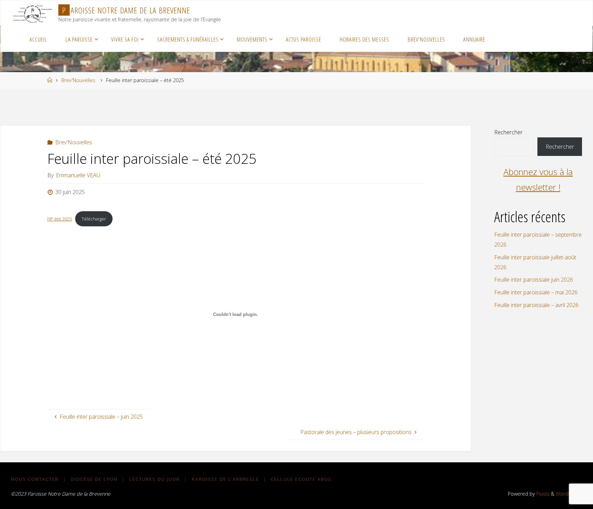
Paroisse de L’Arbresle (225, 479)
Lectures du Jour (154, 479)
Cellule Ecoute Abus (301, 479)
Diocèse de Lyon (94, 479)
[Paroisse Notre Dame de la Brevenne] (32, 13)
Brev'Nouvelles (78, 80)
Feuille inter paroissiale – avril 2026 (536, 305)
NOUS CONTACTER (35, 479)
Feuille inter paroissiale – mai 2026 (536, 292)
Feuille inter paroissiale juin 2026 (533, 279)
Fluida (542, 493)
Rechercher (508, 132)
